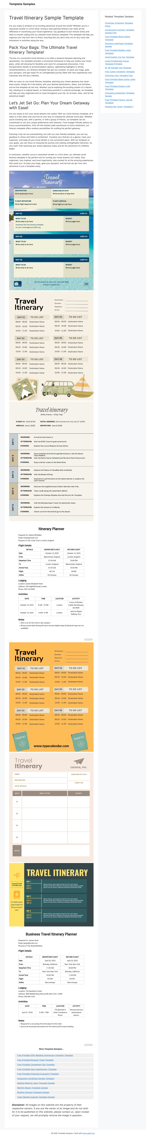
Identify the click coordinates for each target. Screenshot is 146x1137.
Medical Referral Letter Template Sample (36, 1083)
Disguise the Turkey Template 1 (119, 107)
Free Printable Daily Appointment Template (37, 1069)
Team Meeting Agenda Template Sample (36, 1097)
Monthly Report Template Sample (32, 1088)
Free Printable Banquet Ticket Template (35, 1060)
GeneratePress (89, 1133)
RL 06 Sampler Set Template (118, 68)
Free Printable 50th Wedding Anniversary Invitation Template (45, 1055)
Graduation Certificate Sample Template (35, 1078)
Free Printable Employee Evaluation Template (38, 1074)
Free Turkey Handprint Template (120, 72)
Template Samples (22, 4)
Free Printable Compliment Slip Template (36, 1065)
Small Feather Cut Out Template (119, 57)
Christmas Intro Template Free (119, 75)
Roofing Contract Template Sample (33, 1092)
